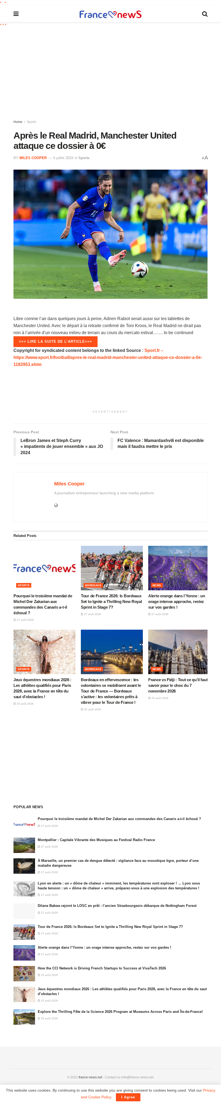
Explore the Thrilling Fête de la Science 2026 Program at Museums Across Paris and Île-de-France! (120, 1012)
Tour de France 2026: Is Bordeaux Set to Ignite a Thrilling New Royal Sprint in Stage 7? (111, 601)
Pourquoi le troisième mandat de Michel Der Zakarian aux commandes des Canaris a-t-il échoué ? (119, 819)
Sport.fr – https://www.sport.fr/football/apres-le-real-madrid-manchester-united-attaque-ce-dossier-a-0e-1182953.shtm (107, 357)
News (157, 585)
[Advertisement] (117, 74)
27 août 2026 (25, 619)
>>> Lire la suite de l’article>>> (55, 342)
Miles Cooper (33, 158)
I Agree (128, 1097)
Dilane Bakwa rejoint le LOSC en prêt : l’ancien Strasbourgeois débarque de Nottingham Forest (117, 906)
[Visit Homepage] (110, 14)
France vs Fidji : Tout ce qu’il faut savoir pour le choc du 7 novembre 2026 (178, 685)
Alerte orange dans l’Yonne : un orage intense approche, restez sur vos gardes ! (176, 601)
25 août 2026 (25, 703)
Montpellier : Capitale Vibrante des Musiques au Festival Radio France (96, 840)
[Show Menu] (16, 14)
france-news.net (90, 1077)
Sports (31, 122)
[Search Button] (205, 14)
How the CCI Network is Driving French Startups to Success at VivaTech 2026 (102, 968)
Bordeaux (93, 585)
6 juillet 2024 (63, 158)
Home (17, 122)
